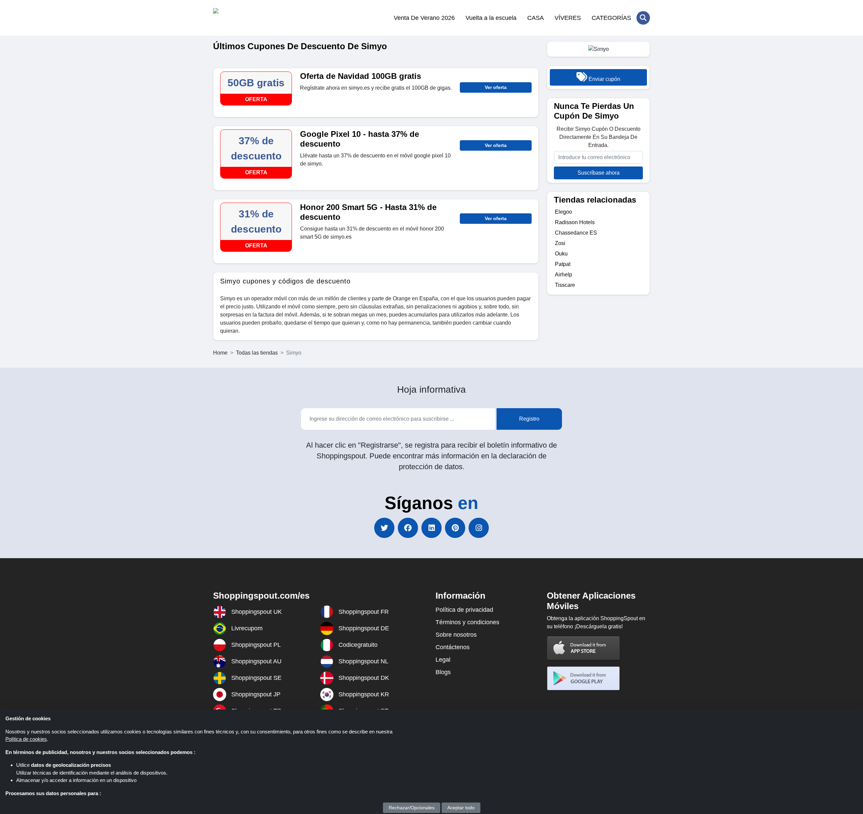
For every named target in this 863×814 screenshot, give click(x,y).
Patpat (562, 264)
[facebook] (408, 528)
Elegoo (563, 212)
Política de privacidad (464, 609)
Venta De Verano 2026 (424, 17)
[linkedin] (431, 528)
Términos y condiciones (467, 622)
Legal (443, 659)
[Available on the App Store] (583, 648)
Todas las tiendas (257, 353)
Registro (529, 419)
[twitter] (384, 528)
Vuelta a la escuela (491, 17)
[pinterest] (455, 528)
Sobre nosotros (456, 634)
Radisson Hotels (575, 222)
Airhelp (563, 274)
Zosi (560, 243)
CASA (535, 17)
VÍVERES (568, 17)
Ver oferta (496, 87)
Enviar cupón (603, 79)
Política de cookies (26, 739)
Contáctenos (453, 647)
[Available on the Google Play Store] (583, 678)
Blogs (443, 672)
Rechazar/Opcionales (412, 807)
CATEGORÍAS (611, 17)
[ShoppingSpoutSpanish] (246, 18)
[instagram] (479, 528)
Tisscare (565, 285)
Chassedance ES (576, 233)
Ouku (561, 254)
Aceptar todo (461, 807)
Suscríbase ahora (598, 173)
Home (220, 353)
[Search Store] (643, 18)
